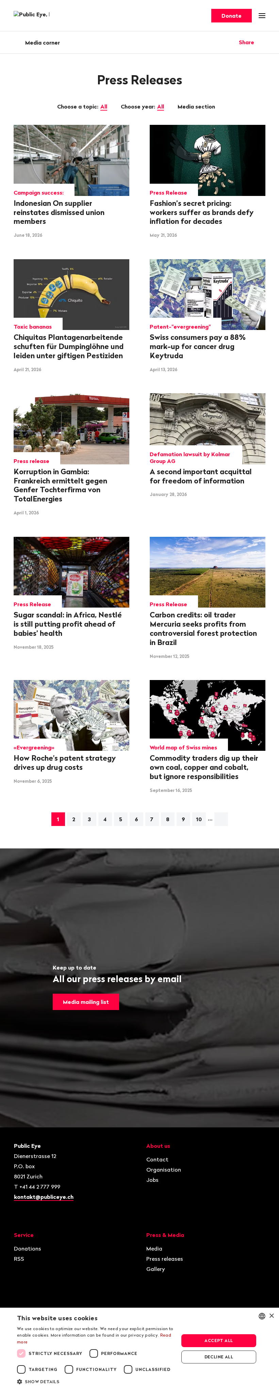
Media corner (42, 42)
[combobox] (262, 1316)
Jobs (152, 1179)
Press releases (164, 1258)
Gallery (155, 1268)
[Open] (263, 42)
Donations (27, 1248)
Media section (197, 106)
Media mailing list (86, 1001)
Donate (231, 15)
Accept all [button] (218, 1340)
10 (199, 819)
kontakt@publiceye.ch (43, 1196)
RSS (19, 1258)
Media (154, 1248)
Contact (157, 1159)
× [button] (271, 1316)
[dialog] (139, 1349)
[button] (95, 1381)
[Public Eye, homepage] (31, 16)
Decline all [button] (218, 1356)
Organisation (163, 1169)
